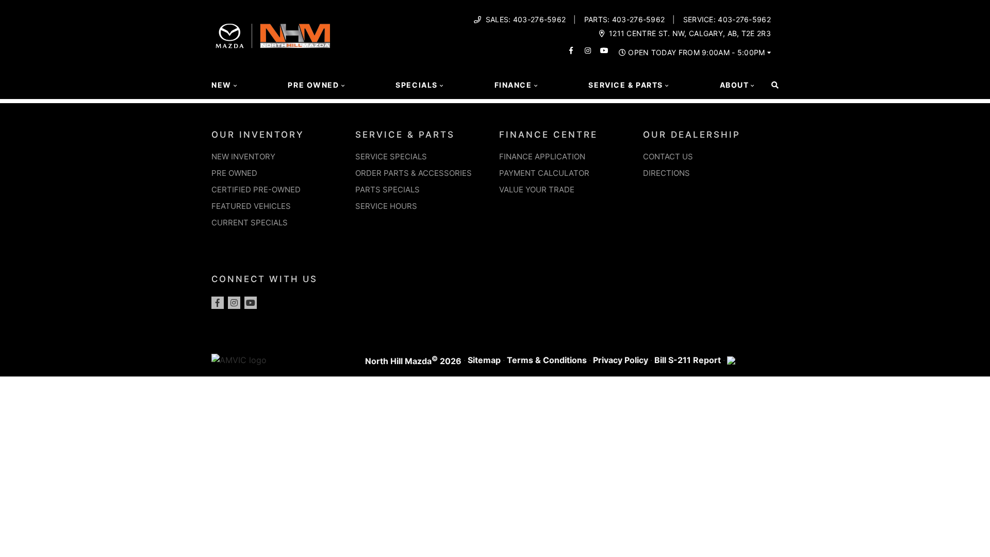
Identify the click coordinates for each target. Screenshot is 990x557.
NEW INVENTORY (243, 156)
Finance (513, 84)
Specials (416, 84)
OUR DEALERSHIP (691, 134)
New (221, 84)
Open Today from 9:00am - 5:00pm (696, 52)
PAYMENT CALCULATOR (544, 173)
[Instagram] (234, 303)
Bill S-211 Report (687, 360)
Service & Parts (625, 84)
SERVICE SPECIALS (391, 156)
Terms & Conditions (547, 360)
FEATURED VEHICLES (251, 206)
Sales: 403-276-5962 (526, 19)
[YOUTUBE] (604, 50)
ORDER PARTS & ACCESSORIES (413, 173)
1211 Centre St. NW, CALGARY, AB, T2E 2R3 (690, 33)
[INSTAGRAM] (588, 50)
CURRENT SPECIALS (249, 222)
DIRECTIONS (666, 173)
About (734, 84)
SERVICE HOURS (386, 206)
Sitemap (484, 360)
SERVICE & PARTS (405, 134)
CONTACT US (668, 156)
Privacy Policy (620, 360)
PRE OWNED (234, 173)
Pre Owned (313, 84)
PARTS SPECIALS (387, 189)
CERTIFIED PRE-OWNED (256, 189)
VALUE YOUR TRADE (536, 189)
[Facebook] (217, 303)
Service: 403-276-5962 (727, 19)
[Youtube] (250, 303)
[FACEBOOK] (571, 50)
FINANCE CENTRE (548, 134)
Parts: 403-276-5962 (624, 19)
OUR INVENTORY (257, 134)
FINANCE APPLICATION (542, 156)
